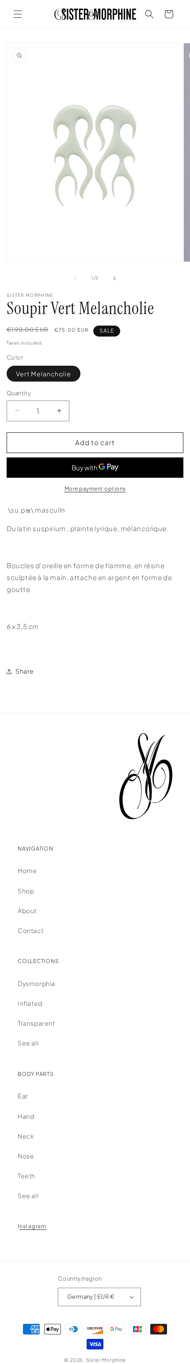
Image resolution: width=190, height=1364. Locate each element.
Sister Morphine (106, 1360)
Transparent (36, 1023)
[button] (17, 14)
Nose (26, 1156)
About (27, 910)
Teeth (26, 1176)
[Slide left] (75, 278)
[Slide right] (114, 278)
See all (28, 1043)
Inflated (30, 1003)
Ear (23, 1096)
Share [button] (24, 671)
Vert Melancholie (43, 374)
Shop (26, 891)
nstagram (32, 1226)
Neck (26, 1136)
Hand (26, 1116)
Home (27, 870)
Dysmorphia (36, 983)
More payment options (95, 488)
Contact (30, 930)
